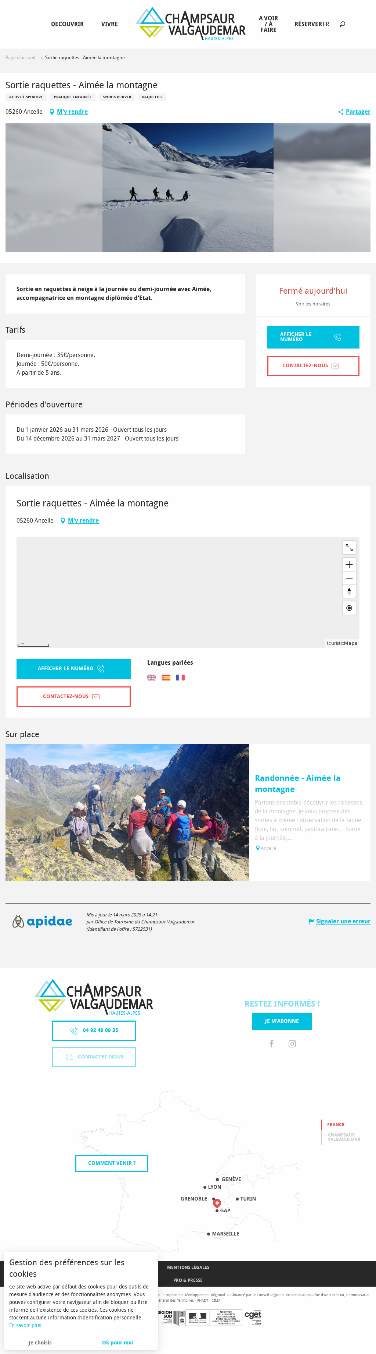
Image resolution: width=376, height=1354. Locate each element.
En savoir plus (25, 1325)
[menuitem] (69, 24)
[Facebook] (271, 1044)
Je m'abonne (282, 1021)
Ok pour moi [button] (117, 1343)
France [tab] (335, 1124)
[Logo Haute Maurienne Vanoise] (94, 997)
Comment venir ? (111, 1163)
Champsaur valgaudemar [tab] (344, 1137)
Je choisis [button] (40, 1343)
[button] (342, 24)
